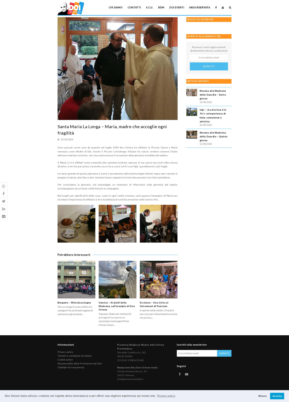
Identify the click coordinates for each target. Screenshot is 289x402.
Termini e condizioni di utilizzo (75, 355)
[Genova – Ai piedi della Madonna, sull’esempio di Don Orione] (117, 280)
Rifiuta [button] (262, 396)
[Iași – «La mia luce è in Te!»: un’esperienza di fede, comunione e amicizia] (191, 112)
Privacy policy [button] (166, 395)
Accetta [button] (277, 396)
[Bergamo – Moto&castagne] (76, 280)
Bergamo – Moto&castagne (74, 302)
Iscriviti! (209, 66)
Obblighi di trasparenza (71, 367)
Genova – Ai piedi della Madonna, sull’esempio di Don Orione (117, 306)
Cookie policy (65, 359)
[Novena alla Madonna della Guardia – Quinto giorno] (191, 135)
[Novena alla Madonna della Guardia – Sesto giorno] (191, 93)
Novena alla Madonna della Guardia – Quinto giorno (214, 136)
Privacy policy (65, 351)
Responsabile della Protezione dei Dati (80, 363)
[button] (4, 186)
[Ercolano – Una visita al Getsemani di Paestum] (159, 280)
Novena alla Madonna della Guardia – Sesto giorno (213, 94)
